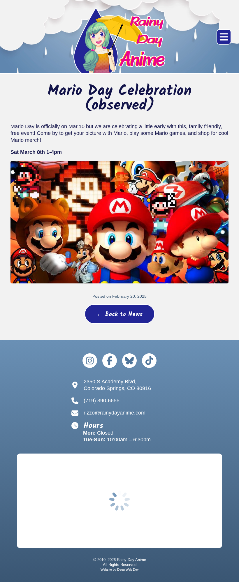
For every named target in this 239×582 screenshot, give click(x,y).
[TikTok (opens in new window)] (149, 360)
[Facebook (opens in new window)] (109, 360)
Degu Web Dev (128, 569)
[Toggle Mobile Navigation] (224, 37)
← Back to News (120, 314)
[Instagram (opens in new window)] (89, 360)
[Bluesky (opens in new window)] (129, 360)
